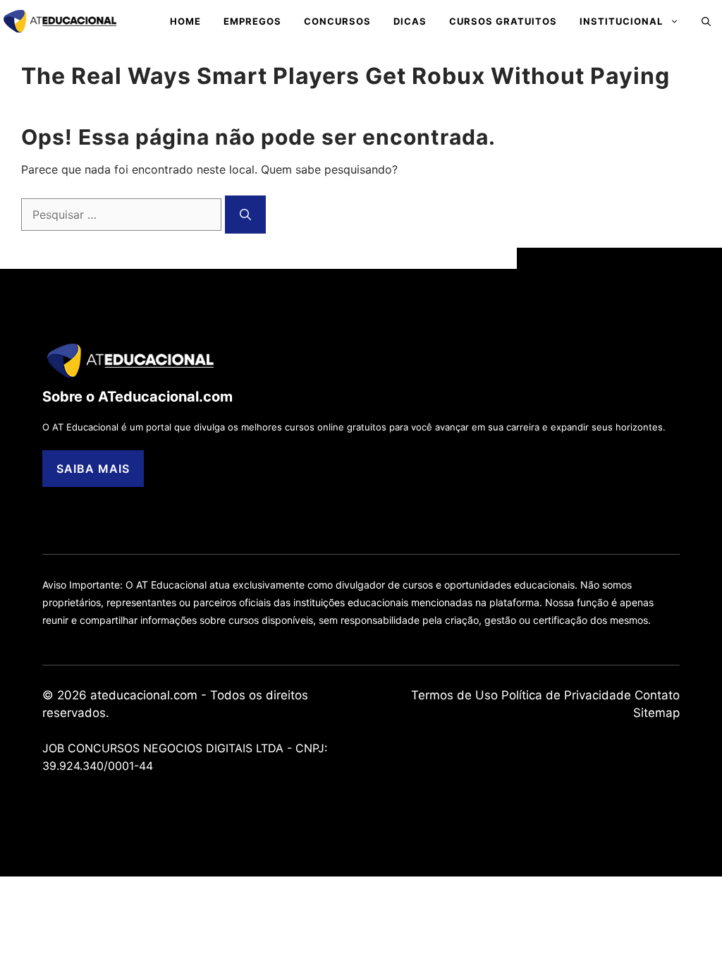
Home (185, 21)
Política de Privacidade (566, 695)
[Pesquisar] (245, 214)
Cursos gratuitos (503, 21)
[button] (706, 21)
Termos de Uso (454, 695)
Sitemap (656, 713)
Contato (657, 695)
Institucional (621, 21)
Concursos (337, 21)
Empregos (252, 21)
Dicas (410, 21)
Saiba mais (93, 469)
